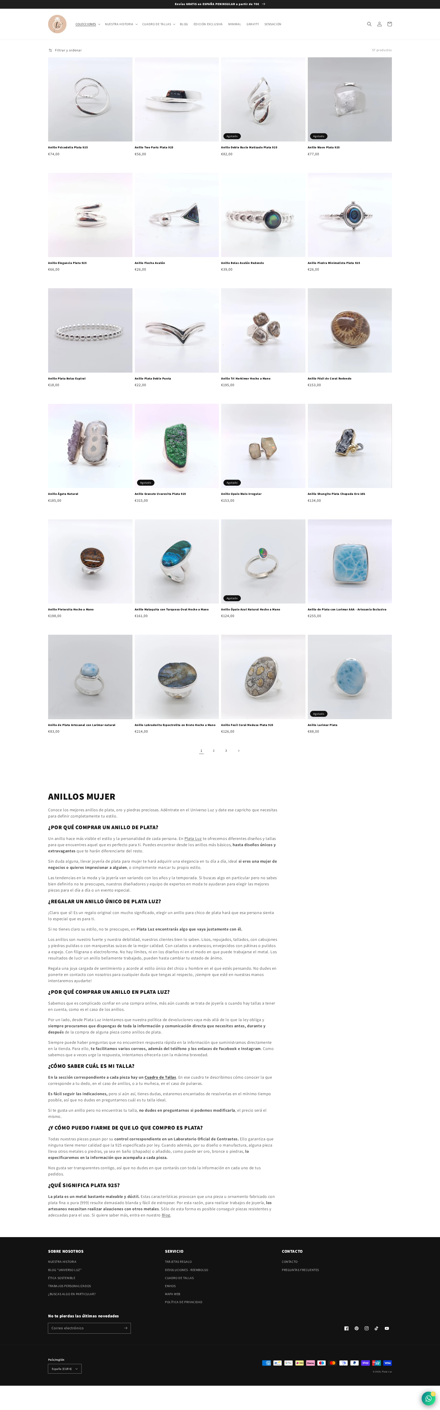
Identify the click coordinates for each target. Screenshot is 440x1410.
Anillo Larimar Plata (323, 725)
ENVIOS (170, 1286)
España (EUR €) (62, 1369)
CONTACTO (290, 1262)
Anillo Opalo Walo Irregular (241, 494)
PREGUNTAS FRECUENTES (300, 1270)
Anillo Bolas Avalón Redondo (242, 263)
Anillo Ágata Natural (63, 494)
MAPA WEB (172, 1294)
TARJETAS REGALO (178, 1262)
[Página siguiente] (239, 751)
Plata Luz (193, 838)
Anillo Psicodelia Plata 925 (68, 147)
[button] (369, 24)
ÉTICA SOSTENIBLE (61, 1278)
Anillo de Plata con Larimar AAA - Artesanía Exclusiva (347, 609)
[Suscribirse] (126, 1328)
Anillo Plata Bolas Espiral (67, 378)
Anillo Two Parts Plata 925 (154, 147)
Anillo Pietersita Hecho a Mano (71, 609)
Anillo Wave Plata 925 (324, 147)
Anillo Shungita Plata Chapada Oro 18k (336, 494)
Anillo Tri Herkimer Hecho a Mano (245, 378)
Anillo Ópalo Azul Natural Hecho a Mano (250, 609)
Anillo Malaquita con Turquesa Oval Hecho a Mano (172, 609)
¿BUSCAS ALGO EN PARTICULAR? (72, 1294)
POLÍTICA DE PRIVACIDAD (183, 1302)
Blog (166, 1215)
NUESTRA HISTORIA (62, 1262)
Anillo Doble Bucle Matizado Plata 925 (249, 147)
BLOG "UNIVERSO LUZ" (65, 1270)
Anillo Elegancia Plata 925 (67, 263)
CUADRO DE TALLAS (179, 1278)
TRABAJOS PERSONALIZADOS (69, 1286)
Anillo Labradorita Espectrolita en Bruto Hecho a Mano (175, 725)
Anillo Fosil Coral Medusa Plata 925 (247, 725)
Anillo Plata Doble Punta (153, 378)
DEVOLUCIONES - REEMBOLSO (186, 1270)
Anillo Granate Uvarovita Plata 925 (160, 494)
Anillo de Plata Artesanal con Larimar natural (82, 725)
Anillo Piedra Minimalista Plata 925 (334, 263)
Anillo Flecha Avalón (150, 263)
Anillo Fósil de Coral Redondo (330, 378)
